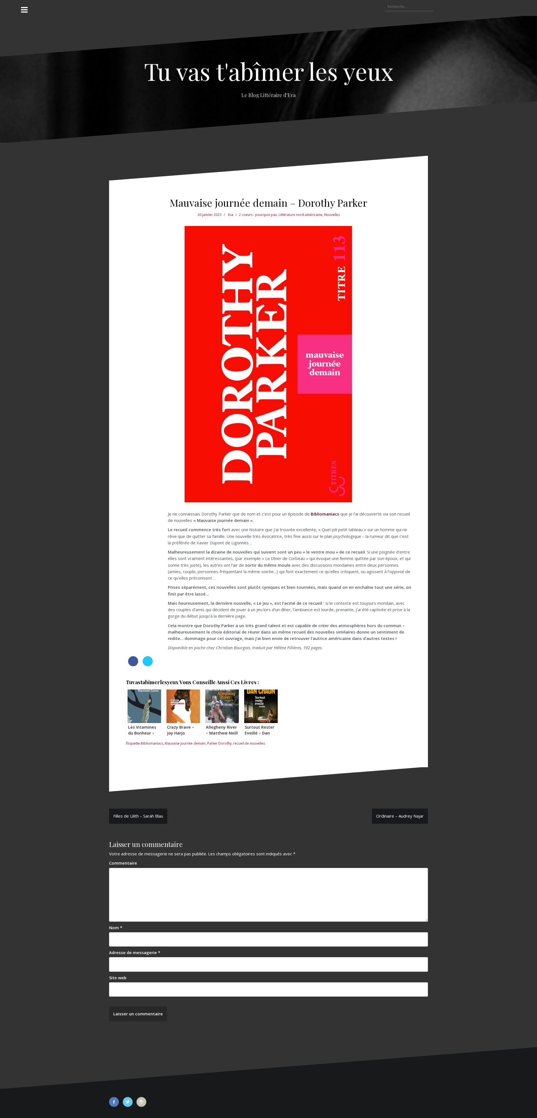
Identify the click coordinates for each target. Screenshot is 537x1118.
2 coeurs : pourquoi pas (258, 214)
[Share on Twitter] (148, 664)
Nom (115, 927)
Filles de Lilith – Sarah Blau (138, 816)
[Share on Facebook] (133, 664)
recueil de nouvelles (249, 743)
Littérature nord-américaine (300, 214)
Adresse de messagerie (134, 952)
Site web (117, 977)
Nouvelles (332, 214)
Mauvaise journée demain (185, 743)
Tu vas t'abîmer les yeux (268, 71)
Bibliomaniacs (152, 743)
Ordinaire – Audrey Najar (400, 816)
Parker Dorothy (219, 743)
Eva (230, 214)
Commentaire (123, 863)
